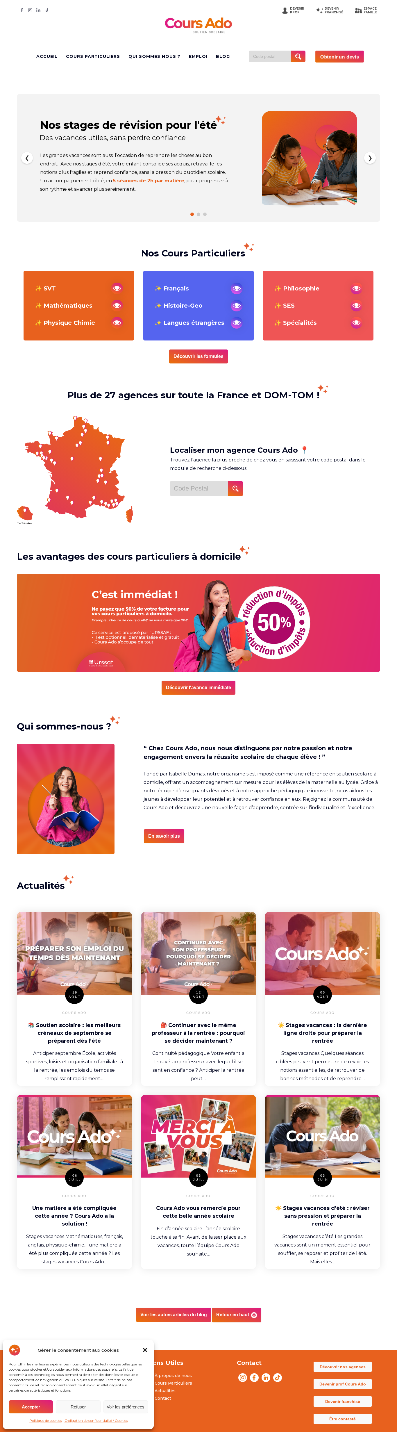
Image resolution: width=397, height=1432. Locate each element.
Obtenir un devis (339, 56)
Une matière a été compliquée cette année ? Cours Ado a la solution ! (74, 1216)
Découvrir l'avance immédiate (198, 687)
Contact (163, 1398)
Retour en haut (233, 1314)
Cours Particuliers (173, 1383)
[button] (145, 1350)
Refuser (78, 1406)
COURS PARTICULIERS (93, 56)
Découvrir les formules (198, 356)
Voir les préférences (125, 1406)
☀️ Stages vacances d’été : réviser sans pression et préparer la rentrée (322, 1216)
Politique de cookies (45, 1420)
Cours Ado (74, 1012)
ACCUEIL (47, 56)
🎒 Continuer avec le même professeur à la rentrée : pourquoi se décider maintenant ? (198, 1033)
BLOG (223, 56)
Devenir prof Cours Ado (342, 1384)
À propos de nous (173, 1375)
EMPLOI (198, 56)
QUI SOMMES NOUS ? (154, 56)
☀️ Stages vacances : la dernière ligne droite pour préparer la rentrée (322, 1033)
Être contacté (342, 1419)
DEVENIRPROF (297, 10)
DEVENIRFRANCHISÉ (334, 10)
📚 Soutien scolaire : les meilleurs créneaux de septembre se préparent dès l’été (74, 1033)
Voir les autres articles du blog (173, 1314)
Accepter (31, 1406)
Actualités (165, 1390)
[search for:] (272, 56)
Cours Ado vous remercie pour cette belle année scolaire (198, 1212)
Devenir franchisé (342, 1401)
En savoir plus (164, 836)
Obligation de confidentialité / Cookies (96, 1420)
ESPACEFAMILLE (370, 10)
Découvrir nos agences (343, 1367)
